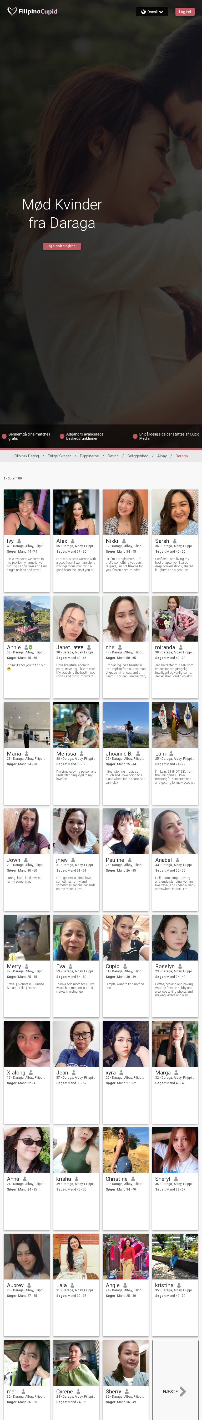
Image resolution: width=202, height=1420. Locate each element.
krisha (63, 1179)
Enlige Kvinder (59, 456)
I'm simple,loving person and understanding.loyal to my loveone (76, 775)
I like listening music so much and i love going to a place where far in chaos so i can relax (125, 777)
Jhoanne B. (119, 754)
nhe (110, 647)
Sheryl (162, 1179)
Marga (163, 1072)
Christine (117, 1179)
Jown (13, 860)
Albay (162, 456)
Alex (61, 541)
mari (12, 1391)
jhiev (62, 860)
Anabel (163, 860)
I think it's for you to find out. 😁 (26, 667)
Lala (61, 1285)
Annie (14, 647)
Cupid (113, 966)
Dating (113, 456)
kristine (164, 1285)
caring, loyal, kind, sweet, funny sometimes (24, 879)
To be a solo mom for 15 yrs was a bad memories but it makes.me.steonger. (75, 987)
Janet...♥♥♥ (69, 647)
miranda (165, 647)
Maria (14, 754)
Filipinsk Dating (26, 456)
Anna (13, 1179)
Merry (14, 966)
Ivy (10, 541)
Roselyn (165, 966)
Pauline (115, 860)
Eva (60, 966)
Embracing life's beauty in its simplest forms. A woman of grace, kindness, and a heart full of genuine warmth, (126, 670)
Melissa (66, 754)
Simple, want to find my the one (125, 986)
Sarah (162, 541)
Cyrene (64, 1391)
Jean (62, 1072)
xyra (111, 1072)
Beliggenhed (138, 456)
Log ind (185, 12)
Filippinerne (89, 456)
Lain (160, 754)
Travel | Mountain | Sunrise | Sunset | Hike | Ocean (26, 986)
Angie (113, 1285)
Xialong (16, 1072)
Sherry (113, 1391)
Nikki (112, 541)
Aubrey (15, 1285)
